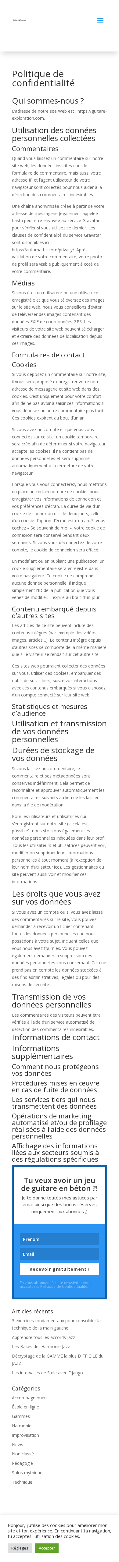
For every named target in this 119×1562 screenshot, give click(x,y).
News (17, 1444)
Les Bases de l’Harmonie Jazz (41, 1346)
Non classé (23, 1454)
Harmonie (21, 1426)
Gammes (21, 1416)
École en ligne (25, 1407)
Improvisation (25, 1435)
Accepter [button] (47, 1548)
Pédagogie (22, 1463)
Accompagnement (30, 1398)
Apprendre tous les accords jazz (43, 1337)
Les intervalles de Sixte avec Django (47, 1373)
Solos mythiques (28, 1472)
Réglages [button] (19, 1548)
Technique (22, 1482)
